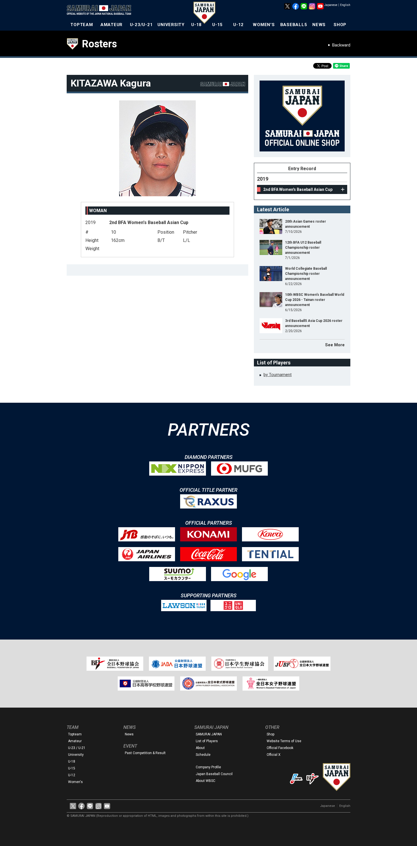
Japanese (330, 5)
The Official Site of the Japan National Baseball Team (101, 10)
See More (335, 344)
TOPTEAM (81, 24)
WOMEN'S (264, 24)
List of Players (207, 741)
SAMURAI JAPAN (209, 734)
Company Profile (208, 767)
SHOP (340, 24)
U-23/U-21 (141, 24)
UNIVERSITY (171, 24)
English (345, 5)
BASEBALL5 (293, 24)
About (200, 748)
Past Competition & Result (145, 753)
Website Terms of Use (284, 741)
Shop (270, 734)
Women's (75, 782)
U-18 (196, 24)
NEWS (319, 24)
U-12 (238, 24)
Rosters (99, 44)
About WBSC (205, 781)
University (76, 755)
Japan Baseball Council (214, 774)
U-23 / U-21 (76, 748)
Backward (341, 45)
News (129, 734)
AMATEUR (111, 24)
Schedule (203, 755)
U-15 (217, 24)
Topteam (75, 734)
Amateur (75, 741)
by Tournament (278, 374)
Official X (274, 755)
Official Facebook (280, 748)
